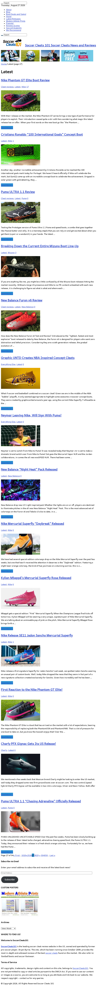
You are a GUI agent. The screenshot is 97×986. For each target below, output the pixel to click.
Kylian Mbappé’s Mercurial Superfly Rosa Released (36, 577)
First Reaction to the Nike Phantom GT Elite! (32, 689)
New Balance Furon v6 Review (21, 300)
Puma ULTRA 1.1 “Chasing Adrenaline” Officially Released (41, 801)
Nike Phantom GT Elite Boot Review (25, 80)
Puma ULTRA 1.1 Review (18, 191)
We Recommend (13, 30)
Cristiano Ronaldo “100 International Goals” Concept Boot (42, 134)
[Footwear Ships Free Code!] (47, 60)
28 (35, 855)
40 (44, 855)
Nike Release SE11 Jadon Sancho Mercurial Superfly (37, 635)
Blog (8, 12)
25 (28, 855)
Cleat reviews (7, 86)
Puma (24, 198)
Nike (24, 86)
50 (46, 855)
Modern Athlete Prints (15, 21)
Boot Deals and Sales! (16, 14)
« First (16, 855)
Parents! (10, 23)
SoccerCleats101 (14, 28)
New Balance (28, 306)
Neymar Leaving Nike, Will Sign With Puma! (31, 415)
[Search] (2, 3)
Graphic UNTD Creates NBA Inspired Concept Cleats (38, 357)
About (8, 10)
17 (27, 86)
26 (31, 855)
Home (8, 16)
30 (42, 855)
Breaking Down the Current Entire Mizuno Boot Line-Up (40, 245)
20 (25, 855)
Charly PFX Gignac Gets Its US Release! (28, 743)
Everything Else (8, 364)
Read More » (7, 127)
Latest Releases (13, 19)
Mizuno (11, 252)
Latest (17, 86)
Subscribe (10, 879)
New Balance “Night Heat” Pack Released (29, 469)
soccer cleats (51, 953)
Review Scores (13, 26)
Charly (4, 750)
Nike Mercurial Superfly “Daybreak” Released (32, 523)
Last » (52, 855)
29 (37, 855)
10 (22, 855)
